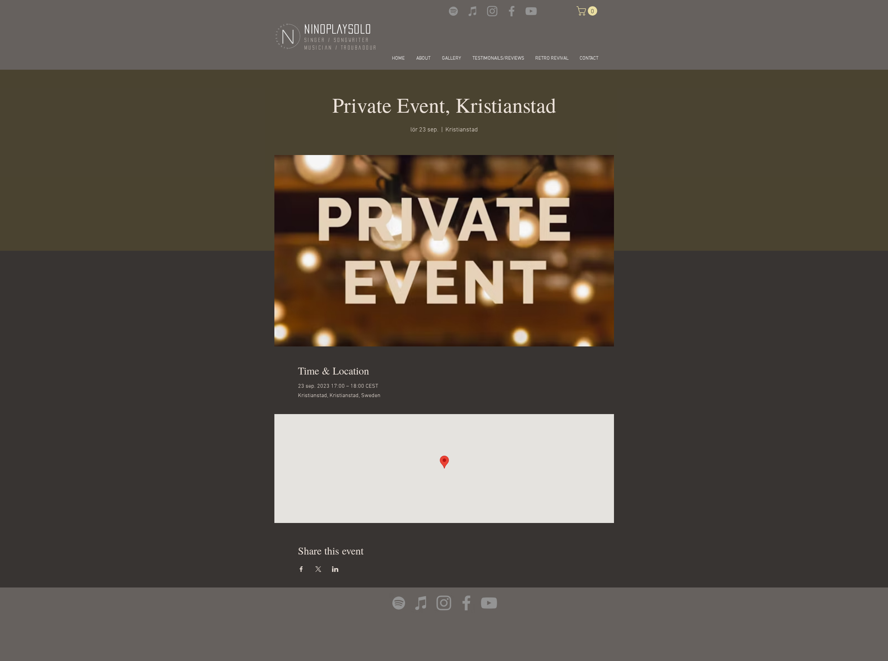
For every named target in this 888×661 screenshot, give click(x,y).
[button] (588, 11)
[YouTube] (531, 11)
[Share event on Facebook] (301, 569)
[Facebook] (512, 11)
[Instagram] (492, 11)
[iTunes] (473, 11)
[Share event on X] (318, 569)
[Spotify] (453, 11)
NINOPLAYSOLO (337, 29)
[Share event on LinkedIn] (335, 569)
